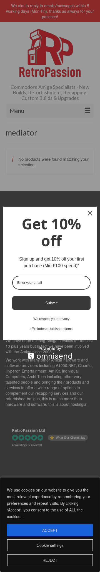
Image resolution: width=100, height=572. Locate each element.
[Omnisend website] (50, 352)
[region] (50, 524)
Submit (51, 303)
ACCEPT (50, 530)
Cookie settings (50, 545)
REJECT (50, 560)
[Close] (90, 213)
